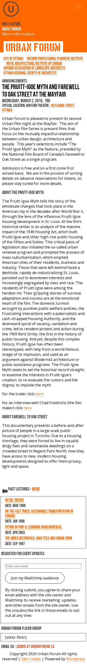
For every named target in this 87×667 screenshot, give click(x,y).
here (39, 393)
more (36, 488)
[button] (78, 7)
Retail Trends (14, 500)
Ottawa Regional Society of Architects (30, 73)
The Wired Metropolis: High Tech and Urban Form (38, 538)
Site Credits (31, 658)
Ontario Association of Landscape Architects (34, 68)
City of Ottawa (13, 58)
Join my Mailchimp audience (35, 578)
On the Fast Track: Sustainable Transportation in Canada (39, 513)
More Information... (19, 33)
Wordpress (75, 658)
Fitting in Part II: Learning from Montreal (33, 527)
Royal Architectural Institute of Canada (34, 63)
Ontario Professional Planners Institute (55, 58)
